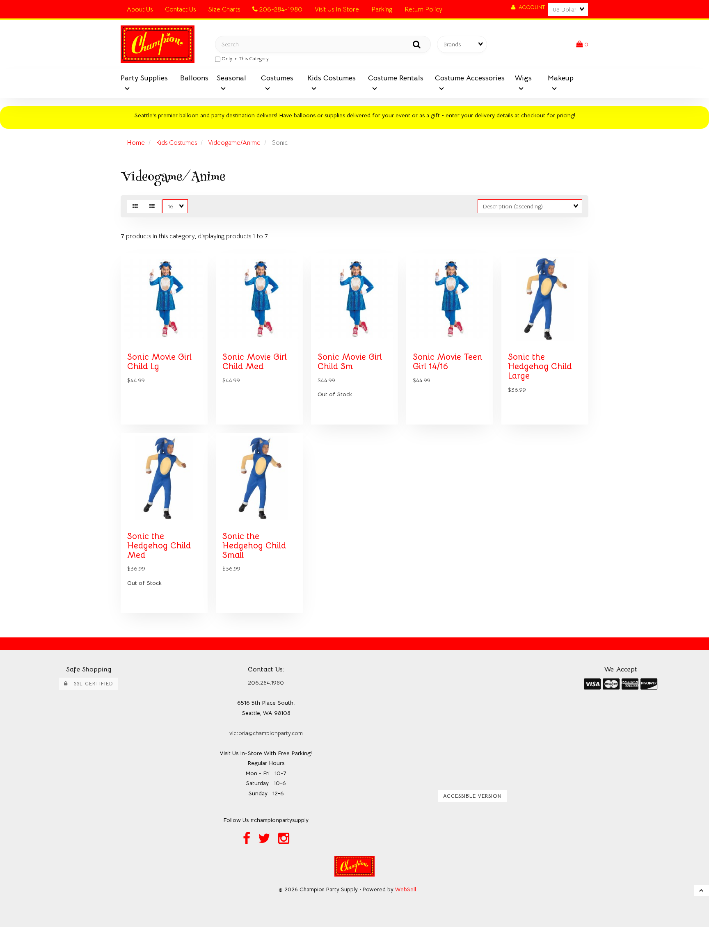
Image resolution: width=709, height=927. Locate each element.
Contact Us (180, 9)
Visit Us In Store (337, 9)
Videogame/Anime (234, 143)
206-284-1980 (280, 9)
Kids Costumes (176, 143)
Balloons (194, 77)
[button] (582, 44)
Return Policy (423, 9)
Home (136, 143)
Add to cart (182, 430)
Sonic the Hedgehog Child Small (254, 545)
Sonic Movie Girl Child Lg (159, 362)
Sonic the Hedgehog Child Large (540, 366)
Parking (381, 9)
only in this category (244, 58)
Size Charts (224, 9)
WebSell (405, 889)
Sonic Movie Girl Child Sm (350, 362)
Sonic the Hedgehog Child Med (159, 545)
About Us (140, 9)
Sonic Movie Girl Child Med (254, 362)
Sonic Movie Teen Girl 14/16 (448, 362)
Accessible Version (472, 796)
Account (530, 7)
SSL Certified (90, 683)
